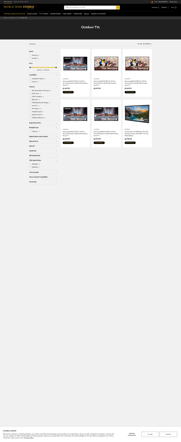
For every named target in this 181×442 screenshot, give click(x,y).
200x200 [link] (35, 167)
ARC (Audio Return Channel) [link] (41, 90)
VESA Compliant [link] (38, 96)
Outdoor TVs (23, 17)
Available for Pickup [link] (38, 79)
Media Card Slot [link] (37, 114)
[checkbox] (30, 55)
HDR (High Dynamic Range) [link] (41, 102)
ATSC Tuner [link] (36, 93)
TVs (17, 17)
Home (5, 17)
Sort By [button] (140, 44)
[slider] (30, 67)
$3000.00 (39, 70)
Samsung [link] (35, 55)
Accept (150, 434)
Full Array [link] (35, 131)
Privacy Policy (29, 438)
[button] (173, 7)
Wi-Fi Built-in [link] (36, 108)
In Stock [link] (35, 82)
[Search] (118, 8)
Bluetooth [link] (36, 99)
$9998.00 (46, 70)
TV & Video (12, 17)
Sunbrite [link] (35, 58)
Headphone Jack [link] (38, 111)
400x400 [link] (36, 164)
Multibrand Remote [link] (38, 118)
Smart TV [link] (35, 105)
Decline (168, 434)
